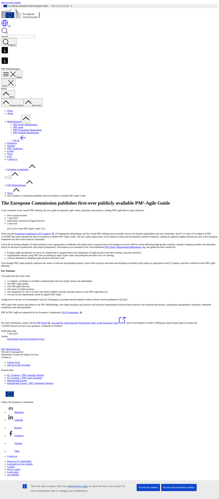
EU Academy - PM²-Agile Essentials (24, 378)
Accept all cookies (148, 487)
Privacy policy (14, 469)
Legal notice (13, 472)
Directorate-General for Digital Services (26, 339)
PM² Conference (15, 148)
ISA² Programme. (70, 312)
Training (11, 146)
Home (10, 110)
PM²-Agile (18, 127)
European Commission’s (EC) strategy (33, 233)
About (10, 113)
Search (4, 36)
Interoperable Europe (17, 380)
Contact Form (13, 362)
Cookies (11, 466)
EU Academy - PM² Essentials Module (25, 375)
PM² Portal (42, 323)
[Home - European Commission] (23, 18)
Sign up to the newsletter (18, 365)
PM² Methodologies (16, 185)
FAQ (9, 156)
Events (10, 151)
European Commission (18, 169)
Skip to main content (11, 2)
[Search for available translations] (53, 233)
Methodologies (14, 121)
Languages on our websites (20, 464)
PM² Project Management (25, 124)
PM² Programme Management (27, 130)
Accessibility (13, 474)
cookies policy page (77, 486)
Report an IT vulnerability (19, 461)
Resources (12, 143)
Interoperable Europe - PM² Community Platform (30, 383)
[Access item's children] (26, 119)
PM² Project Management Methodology (123, 247)
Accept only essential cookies (179, 487)
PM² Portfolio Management (26, 132)
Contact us (12, 159)
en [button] (9, 26)
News (10, 154)
